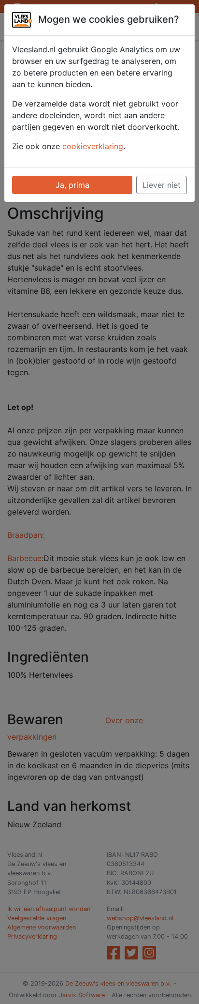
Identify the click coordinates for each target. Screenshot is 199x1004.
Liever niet (161, 185)
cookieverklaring (92, 146)
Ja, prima (72, 185)
